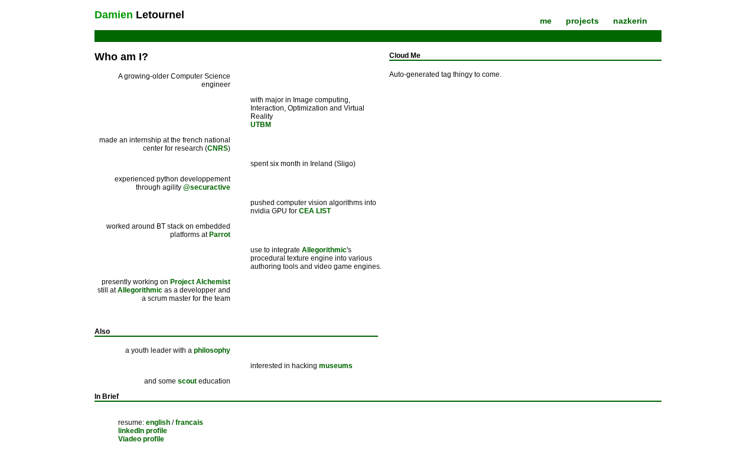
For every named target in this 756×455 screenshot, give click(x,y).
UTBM (260, 125)
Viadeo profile (141, 439)
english (158, 422)
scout (187, 381)
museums (336, 366)
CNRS (217, 148)
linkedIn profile (142, 431)
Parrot (219, 234)
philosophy (212, 350)
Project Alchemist (200, 282)
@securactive (206, 187)
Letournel (139, 15)
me (546, 20)
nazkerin (630, 20)
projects (582, 20)
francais (189, 422)
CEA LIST (315, 211)
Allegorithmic (324, 250)
